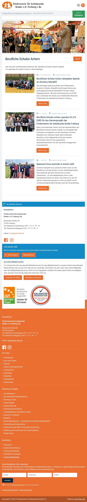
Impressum (8, 445)
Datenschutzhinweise (25, 490)
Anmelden (7, 480)
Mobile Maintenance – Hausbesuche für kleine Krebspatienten (27, 421)
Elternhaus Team (10, 400)
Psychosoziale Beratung (13, 409)
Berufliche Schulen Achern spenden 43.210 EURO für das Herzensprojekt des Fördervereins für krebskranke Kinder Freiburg (57, 120)
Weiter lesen (42, 104)
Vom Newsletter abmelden (10, 490)
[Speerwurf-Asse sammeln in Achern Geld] (19, 168)
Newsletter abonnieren (33, 278)
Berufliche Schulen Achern (63, 75)
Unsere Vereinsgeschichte (13, 367)
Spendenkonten (28, 255)
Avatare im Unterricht (11, 415)
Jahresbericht (9, 370)
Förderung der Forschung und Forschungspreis (21, 430)
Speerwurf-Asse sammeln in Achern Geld (55, 164)
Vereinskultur (8, 358)
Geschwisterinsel (10, 406)
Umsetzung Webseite (11, 451)
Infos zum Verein (10, 361)
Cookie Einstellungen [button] (11, 457)
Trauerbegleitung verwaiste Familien (17, 412)
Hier (6, 69)
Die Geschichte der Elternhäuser (15, 397)
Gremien (7, 364)
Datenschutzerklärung (12, 448)
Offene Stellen (9, 403)
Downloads (8, 373)
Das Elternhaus (9, 394)
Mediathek (7, 376)
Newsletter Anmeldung (12, 454)
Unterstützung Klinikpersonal (14, 424)
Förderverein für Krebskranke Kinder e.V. (17, 13)
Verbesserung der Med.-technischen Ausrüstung (21, 427)
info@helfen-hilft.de (16, 233)
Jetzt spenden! (13, 255)
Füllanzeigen (8, 382)
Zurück (77, 59)
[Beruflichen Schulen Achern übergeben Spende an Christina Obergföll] (19, 83)
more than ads (79, 499)
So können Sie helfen (13, 278)
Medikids (7, 418)
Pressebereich (9, 379)
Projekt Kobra (9, 433)
